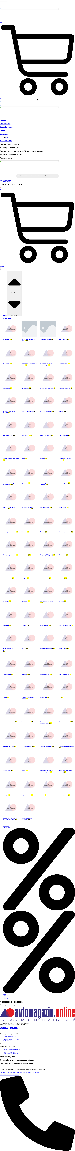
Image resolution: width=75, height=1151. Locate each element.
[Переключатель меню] (0, 268)
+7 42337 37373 (6, 181)
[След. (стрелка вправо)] (72, 575)
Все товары (7, 318)
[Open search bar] (37, 100)
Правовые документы (9, 1028)
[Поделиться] (67, 1)
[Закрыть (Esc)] (70, 1)
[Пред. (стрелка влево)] (2, 575)
